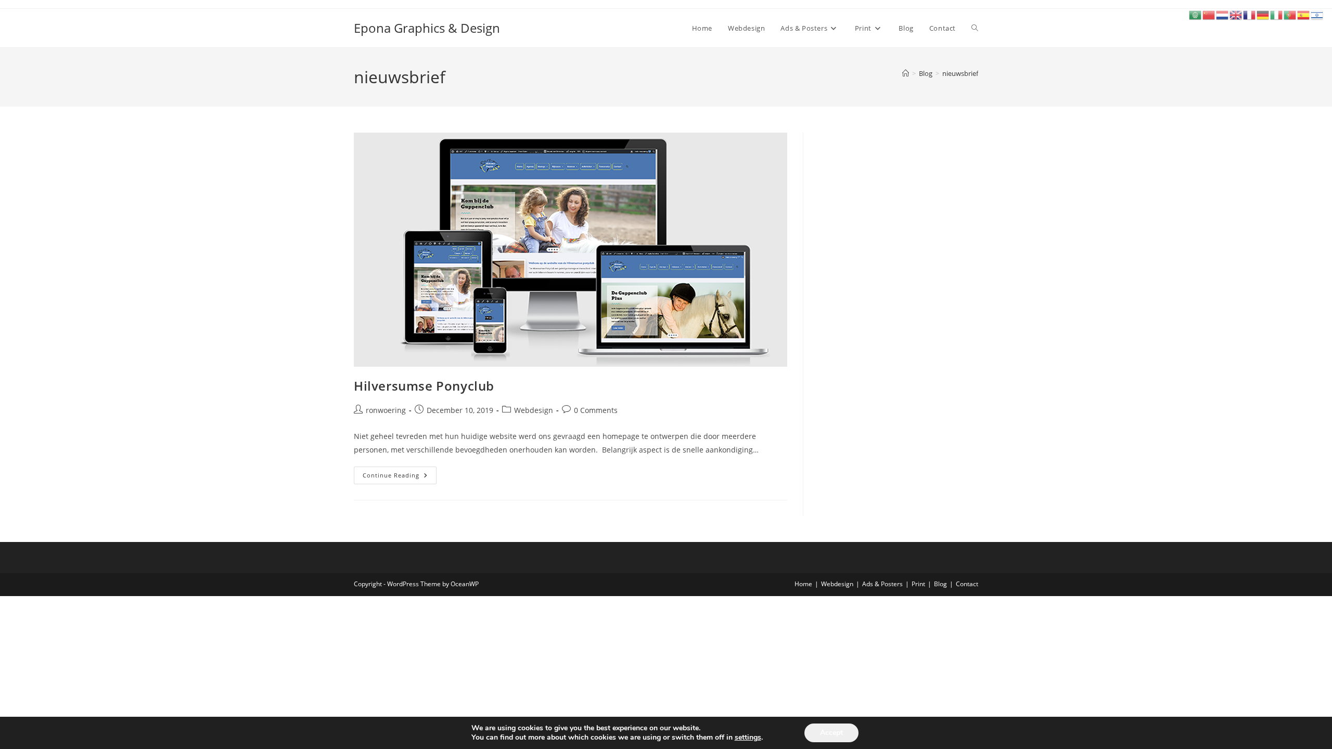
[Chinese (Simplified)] (1209, 14)
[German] (1263, 14)
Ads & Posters (882, 583)
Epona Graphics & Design (427, 27)
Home (803, 583)
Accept (831, 733)
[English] (1236, 14)
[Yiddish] (1317, 14)
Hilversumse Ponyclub (424, 385)
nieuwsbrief (960, 73)
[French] (1250, 14)
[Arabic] (1195, 14)
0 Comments (596, 410)
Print (918, 583)
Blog (940, 583)
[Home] (905, 73)
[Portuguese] (1290, 14)
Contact (967, 583)
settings (748, 737)
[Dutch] (1222, 14)
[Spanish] (1304, 14)
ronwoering (386, 410)
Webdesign (533, 410)
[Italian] (1277, 14)
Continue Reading (400, 477)
